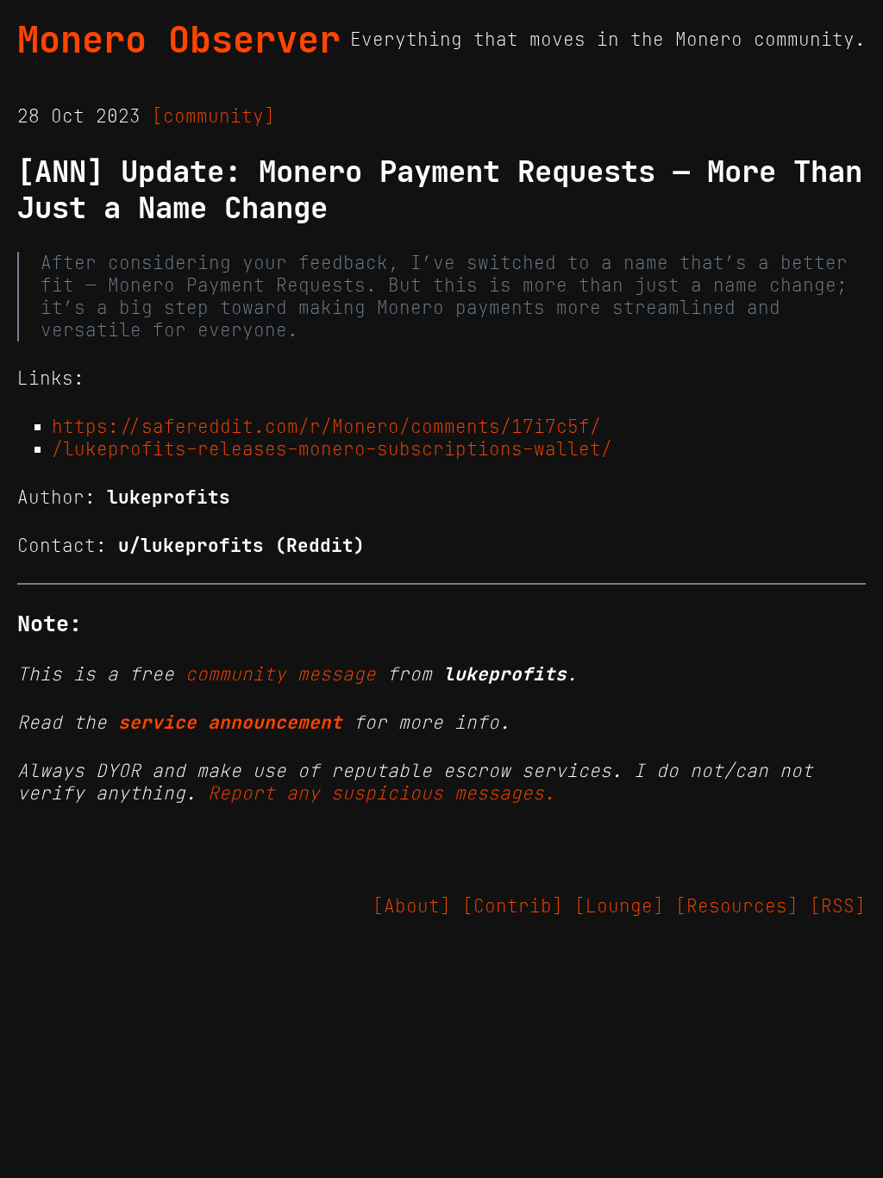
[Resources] (736, 906)
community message (280, 674)
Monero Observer (179, 39)
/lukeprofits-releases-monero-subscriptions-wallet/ (332, 449)
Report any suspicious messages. (381, 793)
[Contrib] (512, 906)
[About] (412, 906)
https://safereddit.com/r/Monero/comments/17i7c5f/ (326, 427)
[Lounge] (619, 906)
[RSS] (838, 906)
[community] (213, 116)
